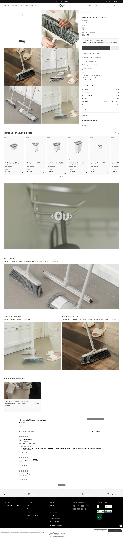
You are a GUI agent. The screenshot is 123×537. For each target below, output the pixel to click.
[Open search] (88, 431)
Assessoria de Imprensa (32, 515)
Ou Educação (30, 512)
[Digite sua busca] (106, 5)
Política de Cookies (15, 532)
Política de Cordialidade (24, 532)
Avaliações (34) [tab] (22, 431)
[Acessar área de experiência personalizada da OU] (110, 5)
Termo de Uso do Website (35, 532)
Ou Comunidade (31, 508)
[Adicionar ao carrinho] (22, 173)
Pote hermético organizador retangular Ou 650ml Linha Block (13, 163)
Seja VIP (29, 518)
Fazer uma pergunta (95, 422)
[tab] (61, 176)
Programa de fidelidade (55, 522)
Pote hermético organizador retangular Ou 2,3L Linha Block (77, 163)
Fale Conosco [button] (108, 1)
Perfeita (21, 425)
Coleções (89, 12)
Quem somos (30, 505)
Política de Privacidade (55, 508)
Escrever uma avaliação (95, 419)
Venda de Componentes (56, 525)
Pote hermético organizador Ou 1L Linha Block (35, 163)
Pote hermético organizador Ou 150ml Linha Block (99, 163)
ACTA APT (43, 532)
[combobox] (97, 5)
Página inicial (84, 12)
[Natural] (5, 159)
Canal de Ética (53, 512)
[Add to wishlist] (118, 17)
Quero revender (115, 1)
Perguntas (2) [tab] (30, 431)
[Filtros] (92, 431)
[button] (7, 5)
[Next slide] (118, 132)
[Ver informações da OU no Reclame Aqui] (104, 512)
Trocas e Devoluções (55, 518)
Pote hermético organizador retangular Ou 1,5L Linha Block (55, 163)
